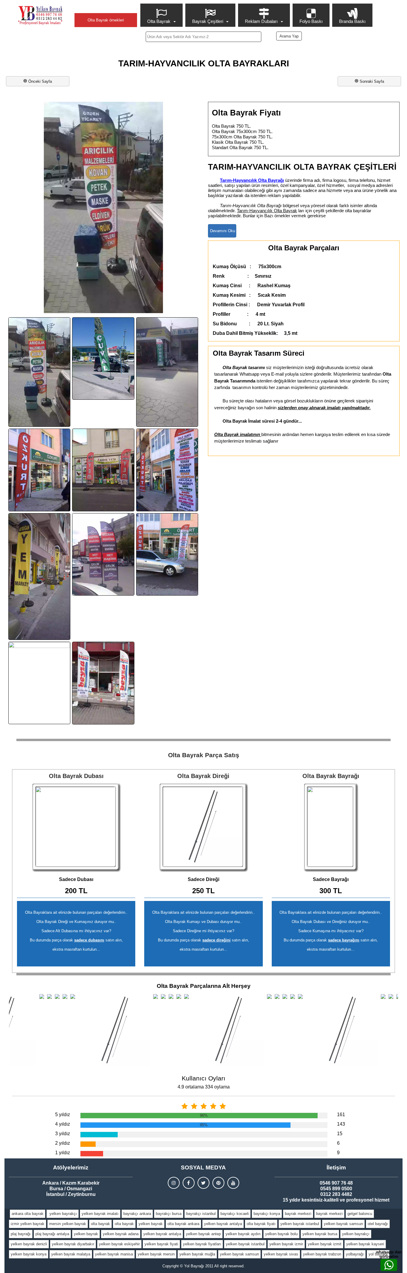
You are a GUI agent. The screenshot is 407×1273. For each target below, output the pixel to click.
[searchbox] (204, 37)
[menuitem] (162, 15)
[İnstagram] (173, 1182)
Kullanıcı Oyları (203, 1078)
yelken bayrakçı (62, 1213)
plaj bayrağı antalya (52, 1234)
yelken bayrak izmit (324, 1244)
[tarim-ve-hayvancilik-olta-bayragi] (39, 683)
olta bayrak (100, 1224)
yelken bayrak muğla (197, 1254)
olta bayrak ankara (183, 1224)
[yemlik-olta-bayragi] (103, 683)
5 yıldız (62, 1114)
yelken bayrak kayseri (365, 1244)
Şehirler (105, 8)
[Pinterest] (218, 1182)
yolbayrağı (355, 1254)
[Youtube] (233, 1182)
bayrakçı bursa (168, 1213)
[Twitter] (203, 1182)
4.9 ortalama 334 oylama (204, 1086)
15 (339, 1133)
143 (341, 1124)
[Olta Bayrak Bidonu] (76, 827)
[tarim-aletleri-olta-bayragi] (103, 554)
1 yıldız (62, 1152)
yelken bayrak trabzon (322, 1254)
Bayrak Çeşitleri (207, 21)
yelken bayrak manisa (114, 1254)
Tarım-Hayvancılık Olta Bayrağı (252, 180)
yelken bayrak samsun (343, 1224)
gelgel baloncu (359, 1213)
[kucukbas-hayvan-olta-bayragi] (39, 576)
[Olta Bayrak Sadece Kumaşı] (331, 827)
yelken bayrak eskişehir (119, 1244)
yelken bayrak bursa (319, 1234)
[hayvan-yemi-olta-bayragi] (103, 470)
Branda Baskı (352, 21)
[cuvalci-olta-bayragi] (103, 358)
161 (341, 1114)
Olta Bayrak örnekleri (106, 20)
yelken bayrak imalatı (100, 1213)
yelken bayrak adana (121, 1234)
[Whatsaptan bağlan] (389, 1265)
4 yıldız (62, 1124)
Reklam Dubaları (261, 21)
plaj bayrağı (21, 1234)
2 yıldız (62, 1143)
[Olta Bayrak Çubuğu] (203, 827)
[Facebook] (188, 1182)
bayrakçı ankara (137, 1213)
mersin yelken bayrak (67, 1224)
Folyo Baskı (311, 21)
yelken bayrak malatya (70, 1254)
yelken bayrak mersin (156, 1254)
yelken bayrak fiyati (161, 1244)
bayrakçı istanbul (201, 1213)
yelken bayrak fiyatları (202, 1244)
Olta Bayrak (158, 21)
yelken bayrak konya (28, 1254)
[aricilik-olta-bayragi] (39, 372)
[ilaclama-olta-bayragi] (167, 470)
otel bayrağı (378, 1224)
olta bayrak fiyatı (261, 1224)
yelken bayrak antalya (223, 1224)
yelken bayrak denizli (29, 1244)
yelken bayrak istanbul (299, 1224)
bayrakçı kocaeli (234, 1213)
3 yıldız (62, 1133)
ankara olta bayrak (28, 1213)
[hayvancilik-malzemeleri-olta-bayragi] (39, 470)
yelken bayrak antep (203, 1234)
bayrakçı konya (267, 1213)
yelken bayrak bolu (281, 1234)
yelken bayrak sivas (281, 1254)
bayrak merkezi (298, 1213)
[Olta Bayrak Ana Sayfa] (40, 15)
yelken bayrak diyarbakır (73, 1244)
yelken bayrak (151, 1224)
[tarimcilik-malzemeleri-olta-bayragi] (167, 554)
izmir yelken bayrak (27, 1224)
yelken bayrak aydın (243, 1234)
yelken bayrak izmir (286, 1244)
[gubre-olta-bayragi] (167, 372)
